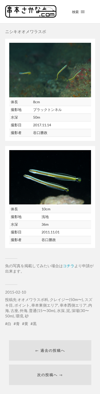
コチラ (68, 265)
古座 (14, 310)
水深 (61, 310)
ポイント (22, 305)
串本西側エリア (73, 305)
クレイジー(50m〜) (66, 299)
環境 (19, 316)
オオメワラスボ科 (32, 299)
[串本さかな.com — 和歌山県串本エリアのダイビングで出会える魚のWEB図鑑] (30, 16)
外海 (23, 310)
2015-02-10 (15, 292)
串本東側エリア (44, 305)
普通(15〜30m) (42, 310)
